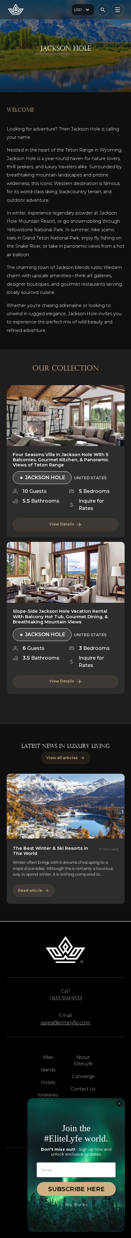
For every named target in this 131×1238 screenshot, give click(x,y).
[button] (82, 10)
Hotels (48, 1082)
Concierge (83, 1076)
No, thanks (76, 1204)
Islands (48, 1069)
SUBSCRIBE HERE (76, 1189)
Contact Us (83, 1089)
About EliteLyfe (83, 1061)
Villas (48, 1057)
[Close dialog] (119, 1103)
